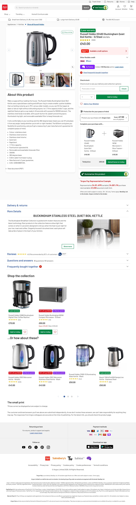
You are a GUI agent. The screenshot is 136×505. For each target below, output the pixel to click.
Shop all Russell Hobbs (35, 24)
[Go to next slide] (72, 50)
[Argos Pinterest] (42, 447)
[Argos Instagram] (48, 447)
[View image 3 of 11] (47, 80)
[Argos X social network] (36, 447)
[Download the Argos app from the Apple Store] (93, 448)
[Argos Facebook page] (29, 447)
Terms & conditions (100, 465)
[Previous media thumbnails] (7, 80)
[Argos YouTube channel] (23, 447)
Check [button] (124, 89)
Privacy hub (44, 465)
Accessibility (33, 465)
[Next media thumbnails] (73, 80)
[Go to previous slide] (9, 50)
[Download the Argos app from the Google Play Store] (107, 448)
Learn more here (36, 433)
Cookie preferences (83, 465)
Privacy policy (56, 465)
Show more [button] (68, 246)
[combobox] (48, 7)
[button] (67, 32)
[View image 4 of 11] (63, 80)
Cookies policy (68, 465)
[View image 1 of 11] (17, 80)
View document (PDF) (15, 169)
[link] (104, 72)
